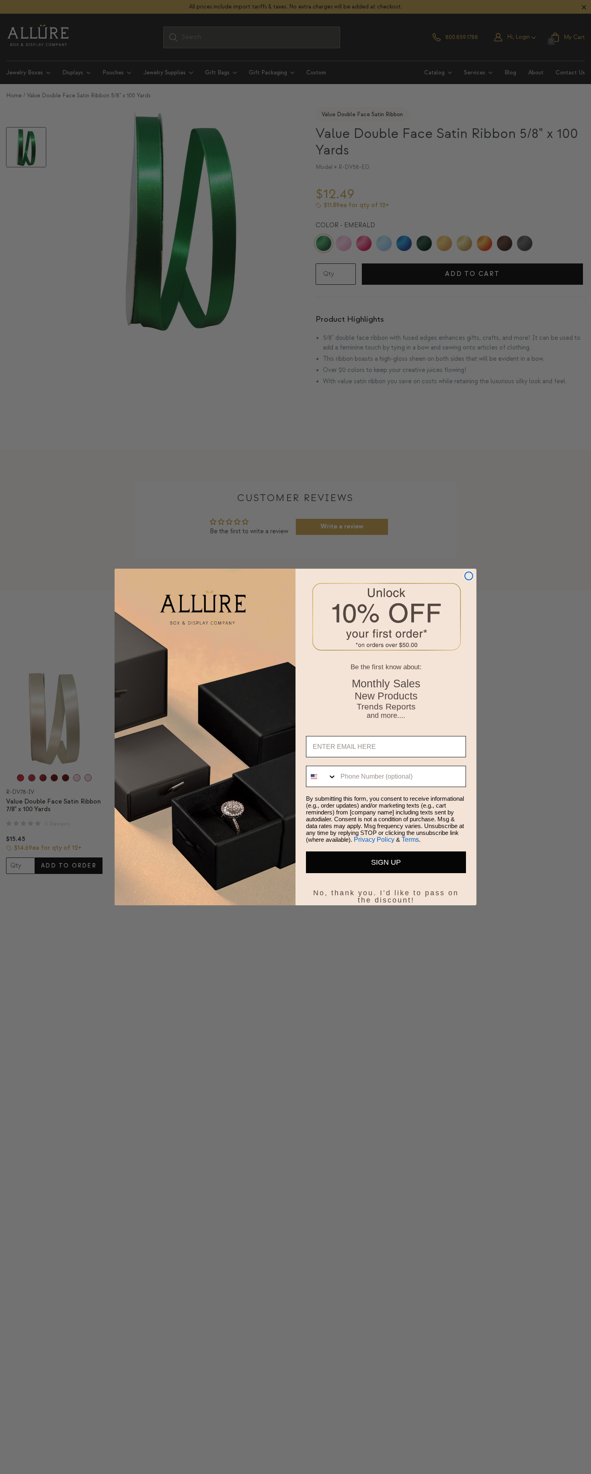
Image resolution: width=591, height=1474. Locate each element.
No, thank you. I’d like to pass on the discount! (386, 891)
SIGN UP (386, 862)
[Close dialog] (469, 576)
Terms (410, 839)
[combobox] (321, 776)
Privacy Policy (374, 839)
